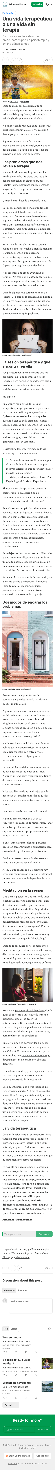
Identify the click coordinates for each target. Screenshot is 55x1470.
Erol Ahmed (15, 689)
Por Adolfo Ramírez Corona (16, 1341)
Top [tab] (6, 1328)
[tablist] (15, 1290)
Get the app (42, 1455)
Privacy (39, 1444)
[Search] (49, 1329)
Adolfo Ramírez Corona (13, 50)
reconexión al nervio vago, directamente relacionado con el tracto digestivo (26, 1060)
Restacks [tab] (22, 1290)
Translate (9, 13)
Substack (12, 1463)
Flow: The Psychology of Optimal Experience (28, 479)
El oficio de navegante (16, 1382)
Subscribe (37, 4)
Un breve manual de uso (15, 1386)
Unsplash (25, 102)
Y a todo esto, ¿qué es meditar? (16, 1361)
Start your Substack (19, 1455)
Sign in (48, 4)
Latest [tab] (14, 1328)
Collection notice (27, 1448)
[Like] (5, 60)
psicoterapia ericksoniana (29, 1011)
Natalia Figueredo (18, 1004)
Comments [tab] (9, 1290)
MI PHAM (14, 102)
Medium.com (22, 1257)
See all (8, 1405)
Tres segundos (12, 1337)
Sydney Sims (15, 355)
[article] (27, 1345)
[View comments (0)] (13, 60)
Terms (48, 1444)
